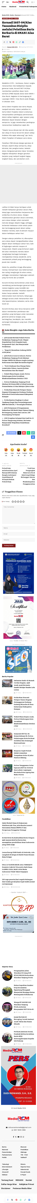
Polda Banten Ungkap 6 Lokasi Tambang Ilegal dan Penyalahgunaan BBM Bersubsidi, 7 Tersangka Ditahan (17, 402)
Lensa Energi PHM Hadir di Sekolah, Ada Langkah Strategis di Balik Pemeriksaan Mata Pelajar (18, 854)
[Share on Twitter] (10, 42)
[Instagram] (21, 1137)
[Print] (22, 42)
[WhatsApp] (23, 1137)
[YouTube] (18, 1137)
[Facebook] (13, 1137)
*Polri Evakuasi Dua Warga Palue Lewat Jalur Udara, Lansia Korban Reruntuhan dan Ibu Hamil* (16, 368)
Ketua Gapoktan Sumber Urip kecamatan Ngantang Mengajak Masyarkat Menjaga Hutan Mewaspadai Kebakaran (24, 990)
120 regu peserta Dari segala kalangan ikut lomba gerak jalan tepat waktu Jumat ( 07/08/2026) (18, 882)
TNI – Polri (14, 18)
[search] (27, 2)
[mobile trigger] (4, 2)
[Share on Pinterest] (13, 42)
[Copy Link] (19, 42)
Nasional (6, 18)
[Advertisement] (18, 184)
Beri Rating (6, 501)
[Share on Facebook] (7, 42)
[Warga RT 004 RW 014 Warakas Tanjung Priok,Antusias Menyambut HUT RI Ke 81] (7, 1007)
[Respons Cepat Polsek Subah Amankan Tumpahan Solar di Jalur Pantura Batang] (7, 753)
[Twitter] (15, 1137)
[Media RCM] (18, 2)
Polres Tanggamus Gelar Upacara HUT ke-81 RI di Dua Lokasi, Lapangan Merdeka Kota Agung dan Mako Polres (24, 770)
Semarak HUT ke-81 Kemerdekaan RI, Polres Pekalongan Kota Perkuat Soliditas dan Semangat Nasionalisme (24, 738)
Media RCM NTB (12, 47)
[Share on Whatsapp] (16, 42)
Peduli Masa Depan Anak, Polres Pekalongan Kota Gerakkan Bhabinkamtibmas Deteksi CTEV (16, 376)
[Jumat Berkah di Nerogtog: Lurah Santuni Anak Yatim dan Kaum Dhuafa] (7, 1022)
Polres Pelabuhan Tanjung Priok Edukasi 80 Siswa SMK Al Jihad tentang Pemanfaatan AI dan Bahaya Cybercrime (18, 384)
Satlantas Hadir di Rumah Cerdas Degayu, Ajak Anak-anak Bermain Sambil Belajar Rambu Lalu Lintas (24, 685)
